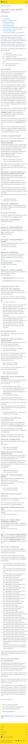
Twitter (12, 716)
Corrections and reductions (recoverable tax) (14, 27)
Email (2, 717)
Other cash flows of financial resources (12, 29)
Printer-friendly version (6, 699)
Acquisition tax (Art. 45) (9, 24)
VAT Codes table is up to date (17, 46)
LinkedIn (23, 716)
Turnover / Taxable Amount (10, 20)
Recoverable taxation (8, 25)
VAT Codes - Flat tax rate (9, 31)
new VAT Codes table (15, 653)
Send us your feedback (8, 711)
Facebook (17, 716)
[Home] (5, 2)
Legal (2, 740)
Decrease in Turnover (8, 22)
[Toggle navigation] (26, 2)
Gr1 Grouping (6, 18)
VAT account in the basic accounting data (13, 32)
